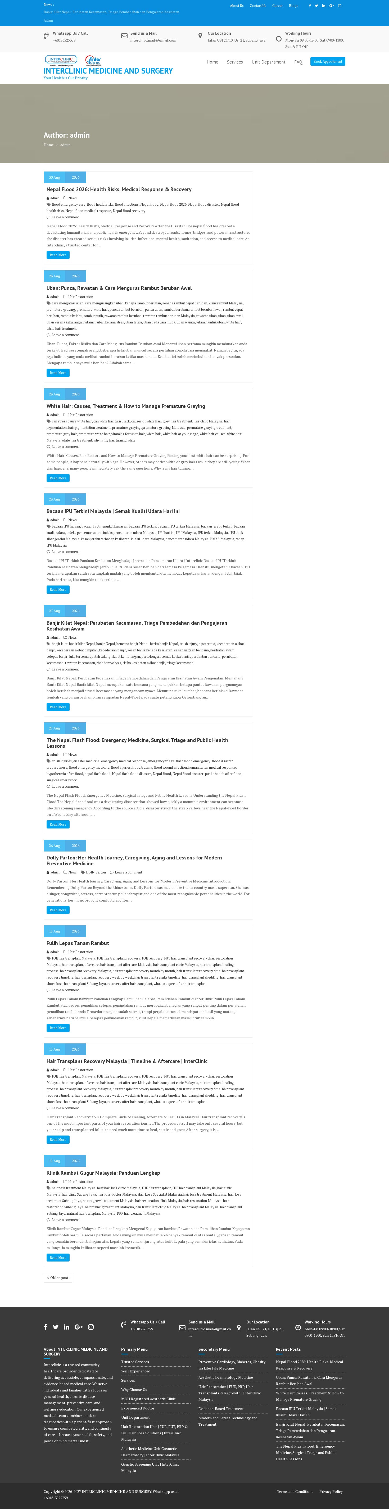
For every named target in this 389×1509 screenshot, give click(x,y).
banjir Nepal (105, 635)
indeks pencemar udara (84, 524)
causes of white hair (146, 412)
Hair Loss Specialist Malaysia (160, 1185)
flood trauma (142, 758)
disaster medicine (86, 752)
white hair (233, 313)
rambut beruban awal (205, 301)
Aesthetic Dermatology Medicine (225, 1368)
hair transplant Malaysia (200, 1198)
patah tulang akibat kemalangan (116, 648)
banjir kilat (59, 635)
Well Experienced (135, 1362)
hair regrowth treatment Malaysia (108, 1192)
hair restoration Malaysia (202, 1192)
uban (222, 307)
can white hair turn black (111, 412)
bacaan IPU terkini (142, 517)
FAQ (298, 53)
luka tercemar (79, 648)
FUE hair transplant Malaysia (73, 949)
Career (277, 5)
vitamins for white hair (128, 425)
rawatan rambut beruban (123, 307)
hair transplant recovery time (198, 962)
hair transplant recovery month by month (144, 962)
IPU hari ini (166, 524)
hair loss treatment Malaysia (205, 1185)
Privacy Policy (331, 1482)
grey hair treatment (177, 412)
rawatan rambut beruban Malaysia (169, 307)
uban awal (235, 307)
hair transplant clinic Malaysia (175, 956)
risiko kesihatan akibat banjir (144, 654)
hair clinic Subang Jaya (79, 1185)
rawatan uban (206, 307)
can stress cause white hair (72, 412)
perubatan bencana (206, 648)
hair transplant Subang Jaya (85, 975)
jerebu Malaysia (67, 530)
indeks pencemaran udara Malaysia (129, 524)
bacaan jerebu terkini (216, 517)
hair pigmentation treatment (89, 419)
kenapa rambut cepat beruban (184, 294)
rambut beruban (176, 301)
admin (55, 189)
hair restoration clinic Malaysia (158, 1192)
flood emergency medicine (89, 758)
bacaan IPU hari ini (66, 517)
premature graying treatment (209, 419)
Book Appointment (328, 53)
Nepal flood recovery (129, 202)
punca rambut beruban (126, 301)
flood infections (127, 195)
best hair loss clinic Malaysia (118, 1179)
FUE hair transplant (156, 1179)
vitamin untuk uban (210, 313)
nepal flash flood (97, 765)
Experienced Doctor (138, 1399)
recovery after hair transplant (129, 975)
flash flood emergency (193, 752)
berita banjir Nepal (164, 635)
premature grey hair (62, 425)
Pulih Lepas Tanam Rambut (78, 934)
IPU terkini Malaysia (213, 524)
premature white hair (92, 301)
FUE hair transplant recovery (118, 949)
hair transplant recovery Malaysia (85, 962)
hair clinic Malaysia (208, 412)
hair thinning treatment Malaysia (109, 1198)
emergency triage (160, 752)
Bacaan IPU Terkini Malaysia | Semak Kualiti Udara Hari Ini (113, 502)
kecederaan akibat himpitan (77, 641)
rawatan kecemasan (80, 654)
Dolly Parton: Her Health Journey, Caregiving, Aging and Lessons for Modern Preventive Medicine (134, 852)
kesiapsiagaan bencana (191, 641)
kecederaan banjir (112, 641)
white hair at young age (180, 425)
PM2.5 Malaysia (222, 530)
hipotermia (207, 635)
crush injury (188, 635)
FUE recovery (152, 949)
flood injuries (121, 758)
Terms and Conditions (295, 1482)
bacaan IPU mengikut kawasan (104, 517)
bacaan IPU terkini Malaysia (179, 517)
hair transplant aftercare (80, 956)
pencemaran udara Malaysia (187, 530)
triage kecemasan (180, 654)
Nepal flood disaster (203, 195)
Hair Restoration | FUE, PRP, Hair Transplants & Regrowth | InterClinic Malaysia (229, 1384)
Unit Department (269, 53)
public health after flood (223, 765)
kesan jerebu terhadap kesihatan (105, 530)
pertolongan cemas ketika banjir (166, 648)
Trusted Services (135, 1353)
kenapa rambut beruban (143, 294)
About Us (237, 5)
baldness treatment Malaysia (74, 1179)
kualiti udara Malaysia (147, 530)
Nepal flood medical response (88, 202)
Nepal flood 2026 (173, 195)
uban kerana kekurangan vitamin (71, 313)
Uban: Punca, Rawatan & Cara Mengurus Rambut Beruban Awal (119, 279)
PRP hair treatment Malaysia (138, 1204)
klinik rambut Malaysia (226, 294)
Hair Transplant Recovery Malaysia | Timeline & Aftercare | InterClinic (127, 1052)
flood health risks (100, 195)
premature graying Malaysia (164, 419)
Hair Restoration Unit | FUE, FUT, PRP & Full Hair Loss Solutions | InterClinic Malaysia (154, 1424)
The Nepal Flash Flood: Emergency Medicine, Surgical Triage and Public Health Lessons (111, 12)
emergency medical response (123, 752)
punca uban (153, 301)
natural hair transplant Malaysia (91, 1204)
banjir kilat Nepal (82, 635)
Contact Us (258, 5)
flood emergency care (68, 195)
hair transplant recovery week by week (104, 968)
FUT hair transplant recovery (186, 949)
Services (235, 53)
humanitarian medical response (212, 758)
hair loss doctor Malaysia (117, 1185)
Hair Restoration (80, 288)
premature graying (61, 301)
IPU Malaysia (186, 524)
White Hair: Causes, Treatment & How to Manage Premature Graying (126, 397)
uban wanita (186, 313)
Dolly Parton (96, 863)
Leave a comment (65, 208)
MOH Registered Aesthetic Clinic (148, 1390)
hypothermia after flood (65, 765)
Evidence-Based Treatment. (221, 1400)
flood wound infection (170, 758)
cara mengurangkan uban (104, 294)
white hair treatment (62, 320)
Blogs (293, 5)
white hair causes (212, 425)
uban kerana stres (110, 313)
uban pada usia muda (159, 313)
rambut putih (93, 307)
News (72, 189)
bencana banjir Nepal (132, 635)
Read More (58, 246)
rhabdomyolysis (109, 654)
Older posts (60, 1269)
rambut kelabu (71, 307)
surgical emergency (62, 771)
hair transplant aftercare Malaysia (126, 956)
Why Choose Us (134, 1381)
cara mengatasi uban (67, 294)
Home (212, 53)
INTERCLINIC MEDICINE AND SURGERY (108, 62)
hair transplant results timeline (157, 968)
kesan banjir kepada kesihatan (150, 641)
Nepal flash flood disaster (131, 765)
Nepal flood (149, 195)
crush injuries (62, 752)
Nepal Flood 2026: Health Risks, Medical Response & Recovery (119, 180)
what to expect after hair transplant (180, 975)
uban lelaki (133, 313)
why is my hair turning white (114, 431)
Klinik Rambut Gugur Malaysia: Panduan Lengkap (103, 1164)
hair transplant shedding (200, 968)
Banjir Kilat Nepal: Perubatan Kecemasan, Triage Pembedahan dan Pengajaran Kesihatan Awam (137, 617)
